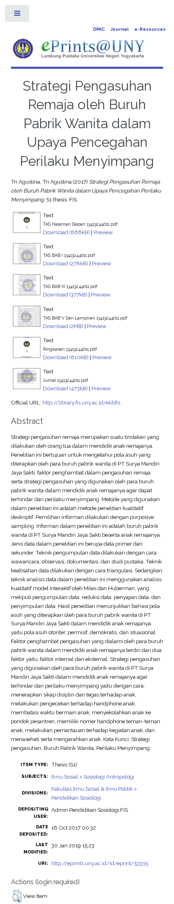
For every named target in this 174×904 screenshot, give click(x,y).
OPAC (99, 29)
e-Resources (150, 29)
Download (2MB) (63, 326)
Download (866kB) (66, 232)
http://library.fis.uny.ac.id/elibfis (81, 402)
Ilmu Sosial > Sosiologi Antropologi (92, 776)
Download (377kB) (65, 294)
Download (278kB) (65, 263)
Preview (103, 232)
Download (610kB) (66, 357)
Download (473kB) (65, 388)
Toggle (17, 15)
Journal (119, 29)
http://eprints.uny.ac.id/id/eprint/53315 (99, 863)
